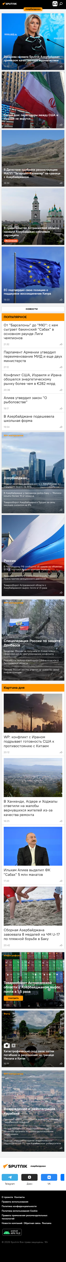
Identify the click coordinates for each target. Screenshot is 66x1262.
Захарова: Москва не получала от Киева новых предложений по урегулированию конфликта (29, 652)
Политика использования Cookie (20, 1210)
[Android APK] (12, 1232)
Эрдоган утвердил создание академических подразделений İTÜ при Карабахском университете (32, 1142)
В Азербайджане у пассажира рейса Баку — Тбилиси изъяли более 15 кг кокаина (32, 494)
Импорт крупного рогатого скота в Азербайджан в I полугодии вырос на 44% (32, 485)
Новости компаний (12, 1223)
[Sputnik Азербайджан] (10, 5)
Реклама (46, 1223)
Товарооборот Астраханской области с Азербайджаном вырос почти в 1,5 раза (25, 587)
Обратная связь (32, 1223)
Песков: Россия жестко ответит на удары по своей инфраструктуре (31, 671)
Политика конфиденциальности (19, 1206)
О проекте (7, 1197)
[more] (61, 66)
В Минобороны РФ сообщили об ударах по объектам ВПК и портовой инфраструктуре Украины (33, 568)
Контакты (19, 1197)
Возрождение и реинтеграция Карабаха (29, 1110)
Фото (7, 1014)
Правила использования (15, 1201)
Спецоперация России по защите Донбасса (32, 642)
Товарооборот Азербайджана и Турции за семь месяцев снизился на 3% (29, 504)
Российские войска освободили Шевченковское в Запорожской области (31, 662)
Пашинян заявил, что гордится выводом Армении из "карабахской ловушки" (33, 1121)
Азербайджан (33, 472)
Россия (33, 555)
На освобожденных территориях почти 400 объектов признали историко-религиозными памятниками (28, 1131)
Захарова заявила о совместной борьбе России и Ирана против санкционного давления (31, 577)
